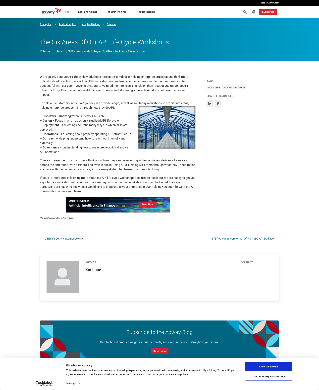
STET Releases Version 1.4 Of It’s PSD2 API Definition (243, 238)
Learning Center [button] (87, 11)
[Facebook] (217, 103)
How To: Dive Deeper (234, 87)
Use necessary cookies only (269, 376)
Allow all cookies (268, 366)
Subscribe (268, 11)
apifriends (214, 87)
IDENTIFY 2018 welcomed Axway (63, 238)
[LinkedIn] (210, 103)
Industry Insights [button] (116, 11)
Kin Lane (120, 51)
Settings (71, 383)
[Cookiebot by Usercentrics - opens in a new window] (44, 383)
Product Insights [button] (145, 11)
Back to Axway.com (270, 3)
